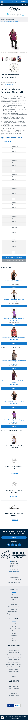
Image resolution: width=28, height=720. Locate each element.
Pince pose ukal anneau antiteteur (14, 514)
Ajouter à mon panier (15, 257)
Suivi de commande (14, 688)
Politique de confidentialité (14, 657)
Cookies (14, 676)
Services (14, 633)
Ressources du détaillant (14, 655)
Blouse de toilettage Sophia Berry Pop (14, 318)
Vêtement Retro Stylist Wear (7, 19)
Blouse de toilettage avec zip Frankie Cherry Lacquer (14, 381)
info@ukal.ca (14, 574)
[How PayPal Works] (14, 705)
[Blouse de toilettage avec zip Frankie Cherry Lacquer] (14, 375)
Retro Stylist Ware (9, 84)
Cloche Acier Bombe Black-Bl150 (14, 468)
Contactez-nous (23, 1)
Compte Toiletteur (14, 669)
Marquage (14, 604)
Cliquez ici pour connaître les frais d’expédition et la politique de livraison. (12, 138)
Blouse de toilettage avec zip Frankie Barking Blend (14, 361)
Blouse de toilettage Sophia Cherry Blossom (14, 337)
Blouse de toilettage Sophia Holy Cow (14, 299)
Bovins (14, 595)
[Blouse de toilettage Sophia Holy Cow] (14, 294)
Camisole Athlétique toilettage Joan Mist (14, 447)
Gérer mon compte (14, 686)
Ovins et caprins (14, 597)
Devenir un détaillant (14, 652)
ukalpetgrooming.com (14, 638)
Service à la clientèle (14, 650)
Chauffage (14, 609)
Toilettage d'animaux (17, 18)
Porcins (14, 599)
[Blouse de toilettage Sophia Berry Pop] (14, 313)
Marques (14, 631)
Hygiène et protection (14, 611)
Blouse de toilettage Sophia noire (14, 280)
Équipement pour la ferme (14, 614)
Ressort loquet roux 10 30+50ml (14, 491)
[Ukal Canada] (14, 9)
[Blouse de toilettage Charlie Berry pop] (14, 414)
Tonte (14, 602)
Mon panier (14, 691)
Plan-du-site (14, 640)
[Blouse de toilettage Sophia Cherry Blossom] (14, 331)
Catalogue (8, 18)
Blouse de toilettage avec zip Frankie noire (14, 401)
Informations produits (14, 628)
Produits (14, 590)
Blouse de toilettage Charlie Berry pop (14, 420)
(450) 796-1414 (14, 566)
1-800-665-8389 (14, 1)
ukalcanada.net (14, 635)
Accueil (2, 18)
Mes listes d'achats (14, 695)
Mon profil (14, 693)
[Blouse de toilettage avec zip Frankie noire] (14, 395)
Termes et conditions (14, 662)
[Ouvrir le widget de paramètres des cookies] (2, 717)
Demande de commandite (14, 666)
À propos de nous (14, 671)
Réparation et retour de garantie (14, 664)
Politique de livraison (14, 659)
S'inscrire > (14, 537)
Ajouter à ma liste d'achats (15, 260)
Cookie (17, 718)
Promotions (14, 626)
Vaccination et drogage (14, 606)
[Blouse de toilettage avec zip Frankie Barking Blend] (14, 355)
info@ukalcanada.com (14, 571)
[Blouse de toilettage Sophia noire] (14, 275)
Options (14, 287)
